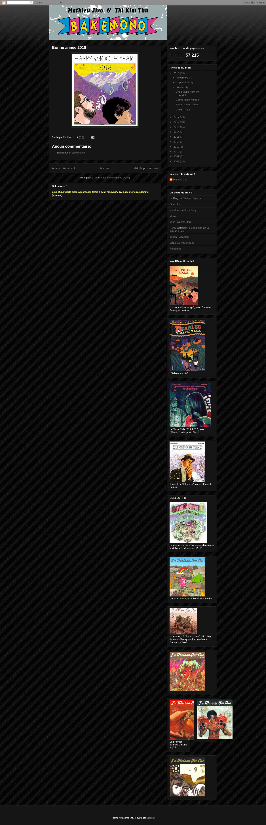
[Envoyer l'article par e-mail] (92, 137)
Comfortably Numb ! (187, 99)
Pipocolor (175, 204)
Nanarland (175, 248)
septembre (183, 82)
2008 (177, 161)
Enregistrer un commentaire (70, 152)
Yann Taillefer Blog (180, 221)
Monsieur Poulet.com (182, 242)
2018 (177, 73)
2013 (177, 136)
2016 (177, 121)
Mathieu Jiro (180, 179)
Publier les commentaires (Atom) (112, 177)
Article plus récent (63, 168)
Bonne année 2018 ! (187, 104)
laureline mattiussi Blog (183, 210)
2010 (177, 151)
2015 (177, 126)
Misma (173, 216)
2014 (177, 131)
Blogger (150, 818)
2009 (177, 156)
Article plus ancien (146, 168)
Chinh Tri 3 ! (183, 109)
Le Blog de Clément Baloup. (186, 198)
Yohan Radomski (179, 236)
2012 (177, 141)
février (181, 87)
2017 (177, 117)
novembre (183, 77)
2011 (177, 146)
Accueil (104, 168)
